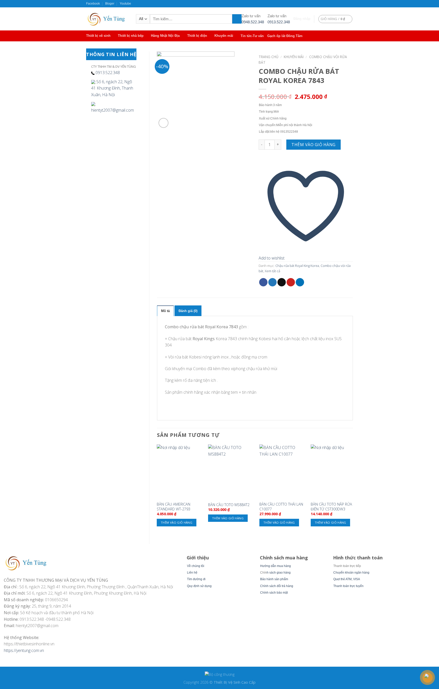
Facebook (93, 3)
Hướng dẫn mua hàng (275, 566)
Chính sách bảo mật (274, 592)
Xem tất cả (272, 271)
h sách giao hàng (279, 572)
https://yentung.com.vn (24, 650)
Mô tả (165, 311)
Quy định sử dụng (199, 586)
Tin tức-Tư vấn (252, 36)
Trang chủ (268, 56)
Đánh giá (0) (188, 311)
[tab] (165, 310)
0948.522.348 (253, 22)
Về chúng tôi (195, 566)
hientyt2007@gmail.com (112, 110)
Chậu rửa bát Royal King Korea (297, 265)
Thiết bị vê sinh (98, 36)
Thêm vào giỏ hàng (313, 144)
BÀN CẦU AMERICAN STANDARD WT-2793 (173, 506)
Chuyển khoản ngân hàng (351, 572)
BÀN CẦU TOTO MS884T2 (228, 505)
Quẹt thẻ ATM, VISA (346, 579)
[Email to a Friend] (281, 282)
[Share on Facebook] (263, 282)
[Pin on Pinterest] (291, 282)
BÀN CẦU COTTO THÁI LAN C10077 (281, 506)
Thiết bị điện (197, 36)
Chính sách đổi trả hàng (276, 586)
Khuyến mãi (223, 36)
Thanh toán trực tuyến (348, 586)
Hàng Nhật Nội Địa (165, 36)
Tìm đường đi (196, 579)
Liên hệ (192, 572)
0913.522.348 (279, 22)
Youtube (125, 3)
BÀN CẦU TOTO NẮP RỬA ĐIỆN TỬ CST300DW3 (331, 506)
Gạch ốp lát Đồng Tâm (285, 36)
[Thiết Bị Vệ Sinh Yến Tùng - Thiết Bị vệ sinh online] (107, 19)
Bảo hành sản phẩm (274, 579)
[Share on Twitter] (272, 282)
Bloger (109, 3)
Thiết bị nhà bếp (131, 36)
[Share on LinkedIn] (300, 282)
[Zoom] (163, 123)
